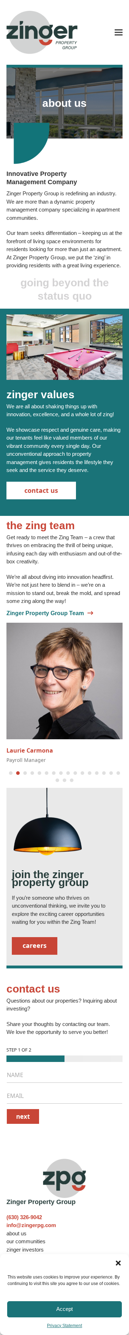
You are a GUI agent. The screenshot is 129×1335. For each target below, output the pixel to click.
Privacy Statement (64, 1325)
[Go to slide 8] (61, 773)
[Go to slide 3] (25, 773)
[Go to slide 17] (57, 780)
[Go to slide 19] (71, 780)
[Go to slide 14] (104, 773)
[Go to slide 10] (75, 773)
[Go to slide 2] (18, 773)
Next (23, 1116)
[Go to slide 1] (11, 773)
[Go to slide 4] (32, 773)
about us (16, 1233)
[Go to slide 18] (64, 780)
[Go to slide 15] (111, 773)
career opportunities (81, 914)
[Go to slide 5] (39, 773)
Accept (64, 1309)
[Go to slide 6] (46, 773)
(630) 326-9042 (24, 1217)
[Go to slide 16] (118, 773)
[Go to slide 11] (82, 773)
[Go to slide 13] (97, 773)
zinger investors (25, 1250)
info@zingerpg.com (31, 1225)
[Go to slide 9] (68, 773)
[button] (118, 1263)
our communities (26, 1241)
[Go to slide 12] (89, 773)
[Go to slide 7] (54, 773)
